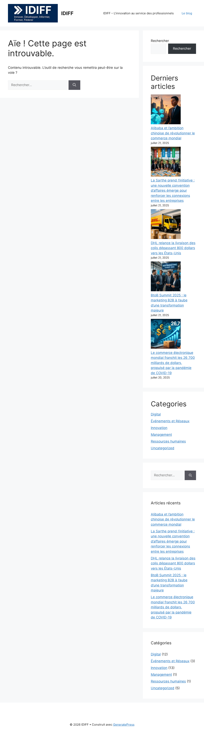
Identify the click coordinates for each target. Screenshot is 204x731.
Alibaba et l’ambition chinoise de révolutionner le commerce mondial (173, 133)
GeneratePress (123, 724)
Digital (156, 414)
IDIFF (67, 13)
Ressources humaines (168, 441)
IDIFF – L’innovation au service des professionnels (138, 13)
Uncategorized (162, 448)
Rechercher (160, 41)
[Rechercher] (74, 85)
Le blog (187, 13)
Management (161, 435)
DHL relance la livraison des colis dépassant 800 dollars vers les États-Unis (173, 248)
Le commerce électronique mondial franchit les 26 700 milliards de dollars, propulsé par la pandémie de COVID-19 (173, 363)
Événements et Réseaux (170, 421)
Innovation (159, 428)
